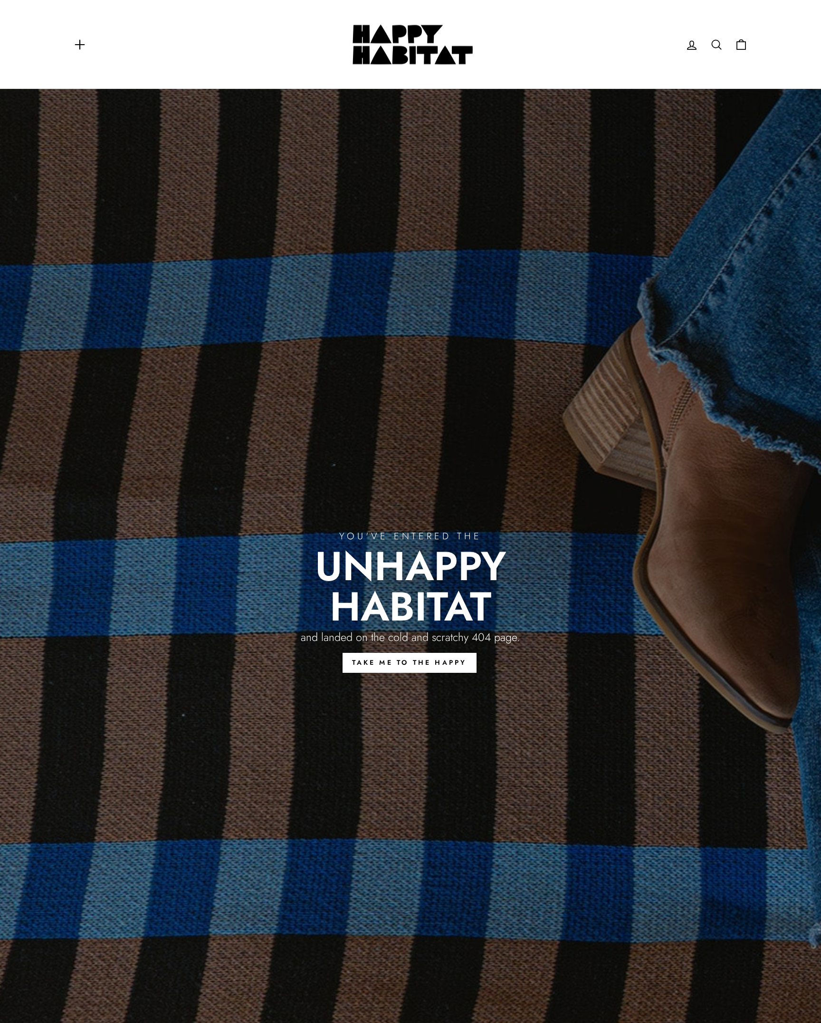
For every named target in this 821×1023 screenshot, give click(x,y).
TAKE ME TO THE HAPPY (409, 662)
